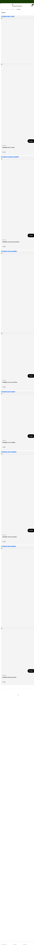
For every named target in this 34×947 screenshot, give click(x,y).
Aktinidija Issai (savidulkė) (8, 442)
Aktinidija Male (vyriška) (8, 147)
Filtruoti (3, 12)
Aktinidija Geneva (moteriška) (9, 382)
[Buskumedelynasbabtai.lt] (17, 5)
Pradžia (2, 9)
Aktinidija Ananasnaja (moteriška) (10, 241)
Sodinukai (7, 9)
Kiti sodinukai (12, 9)
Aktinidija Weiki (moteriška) (9, 677)
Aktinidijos (4, 145)
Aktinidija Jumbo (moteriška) (9, 536)
